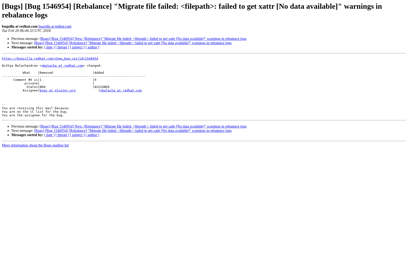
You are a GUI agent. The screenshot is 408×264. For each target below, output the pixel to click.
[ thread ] (62, 47)
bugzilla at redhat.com (54, 26)
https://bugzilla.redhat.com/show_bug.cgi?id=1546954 (50, 58)
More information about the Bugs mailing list (35, 145)
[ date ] (49, 47)
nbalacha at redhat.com (62, 65)
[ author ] (92, 47)
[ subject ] (77, 47)
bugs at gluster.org (58, 90)
